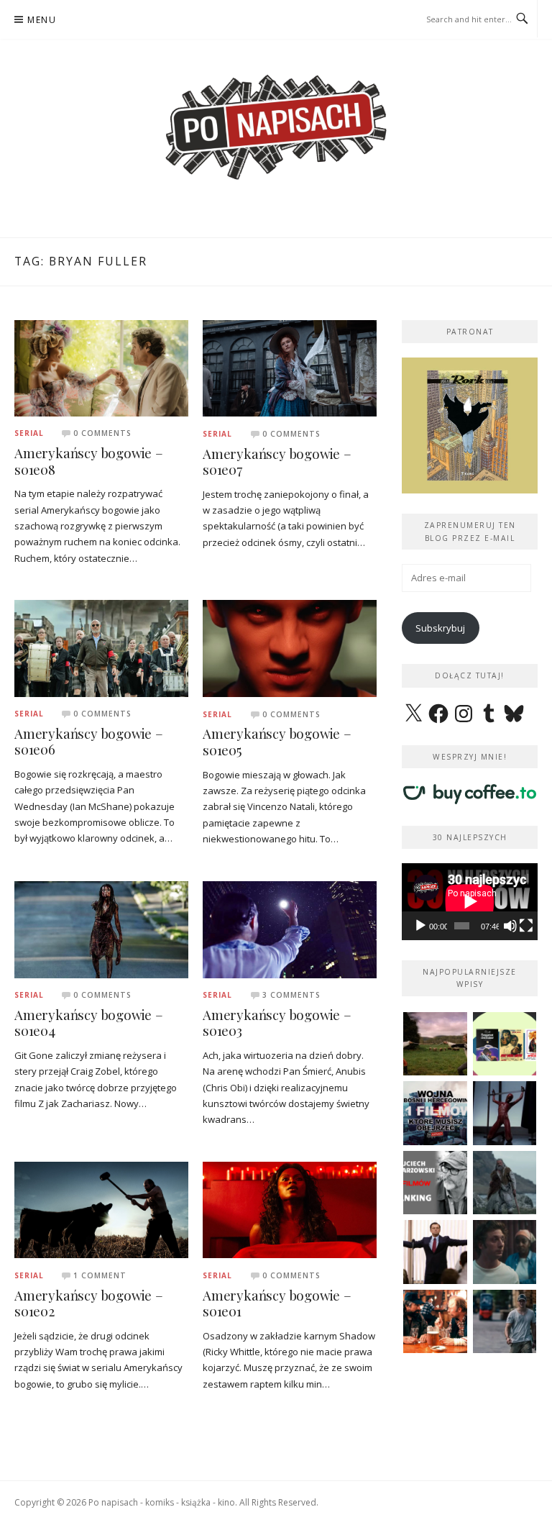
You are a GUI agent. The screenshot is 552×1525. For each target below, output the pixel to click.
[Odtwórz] (420, 926)
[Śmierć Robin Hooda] (505, 1183)
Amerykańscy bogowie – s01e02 (88, 1303)
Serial (29, 433)
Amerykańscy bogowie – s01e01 (277, 1303)
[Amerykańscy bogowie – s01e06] (101, 647)
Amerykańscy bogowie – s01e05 (277, 741)
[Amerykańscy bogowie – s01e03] (290, 928)
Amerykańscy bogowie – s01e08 (88, 461)
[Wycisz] (510, 926)
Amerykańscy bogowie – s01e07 (277, 462)
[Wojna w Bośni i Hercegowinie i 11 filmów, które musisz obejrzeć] (435, 1113)
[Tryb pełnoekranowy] (526, 926)
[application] (470, 901)
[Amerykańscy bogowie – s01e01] (290, 1209)
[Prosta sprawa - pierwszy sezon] (505, 1321)
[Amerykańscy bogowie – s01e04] (101, 928)
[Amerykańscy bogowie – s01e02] (101, 1209)
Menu (41, 20)
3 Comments (291, 995)
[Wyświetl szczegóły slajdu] (470, 425)
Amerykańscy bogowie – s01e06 (88, 741)
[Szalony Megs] (435, 1321)
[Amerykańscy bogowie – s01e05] (290, 647)
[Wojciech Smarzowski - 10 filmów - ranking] (435, 1183)
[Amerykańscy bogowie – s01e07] (290, 367)
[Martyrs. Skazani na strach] (505, 1113)
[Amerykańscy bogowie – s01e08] (101, 366)
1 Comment (99, 1275)
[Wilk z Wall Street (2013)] (435, 1252)
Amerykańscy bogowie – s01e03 (277, 1023)
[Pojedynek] (435, 1044)
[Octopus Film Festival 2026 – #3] (505, 1044)
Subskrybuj (440, 628)
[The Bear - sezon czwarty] (505, 1252)
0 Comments (102, 433)
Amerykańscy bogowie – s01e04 (88, 1023)
